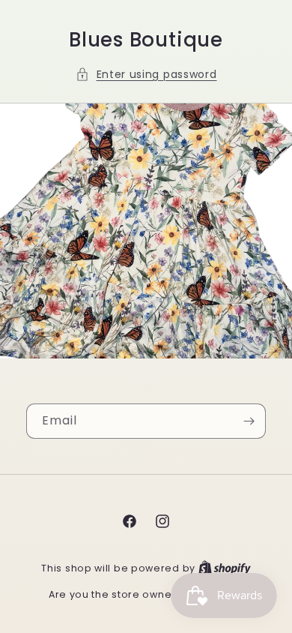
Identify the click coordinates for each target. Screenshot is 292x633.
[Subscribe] (248, 421)
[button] (146, 74)
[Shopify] (224, 568)
